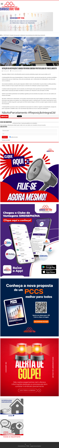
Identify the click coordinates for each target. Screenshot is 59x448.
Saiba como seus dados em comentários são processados (33, 125)
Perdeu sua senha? (6, 140)
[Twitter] (28, 444)
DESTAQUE (6, 35)
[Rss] (25, 444)
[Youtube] (32, 444)
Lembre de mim (14, 137)
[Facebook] (27, 444)
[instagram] (33, 444)
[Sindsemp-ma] (29, 6)
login (23, 123)
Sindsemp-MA (6, 70)
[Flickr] (30, 444)
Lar (2, 35)
